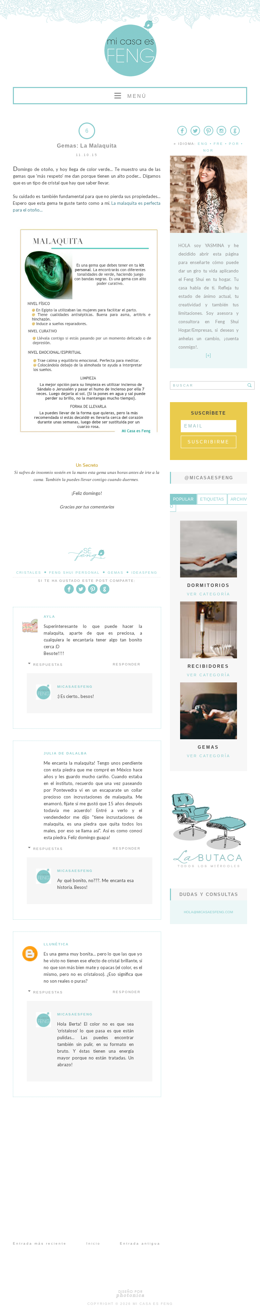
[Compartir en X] (81, 592)
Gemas (116, 572)
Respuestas (48, 664)
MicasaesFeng (75, 686)
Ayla (49, 616)
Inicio (93, 1243)
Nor (208, 150)
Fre (218, 144)
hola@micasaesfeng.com (208, 912)
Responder (126, 664)
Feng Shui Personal (74, 572)
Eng (203, 144)
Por (234, 144)
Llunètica (56, 944)
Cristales (28, 572)
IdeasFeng (144, 572)
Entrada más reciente (40, 1243)
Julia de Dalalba (65, 753)
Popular (183, 499)
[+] (208, 355)
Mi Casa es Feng (153, 1304)
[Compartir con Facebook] (69, 592)
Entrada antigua (140, 1243)
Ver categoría (208, 594)
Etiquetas (212, 499)
